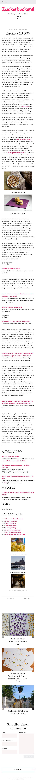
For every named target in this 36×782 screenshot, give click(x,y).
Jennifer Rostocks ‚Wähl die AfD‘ (14, 461)
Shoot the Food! (10, 523)
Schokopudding (10, 528)
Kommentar (23, 732)
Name (4, 732)
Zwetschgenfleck (11, 525)
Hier (5, 483)
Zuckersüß (23, 29)
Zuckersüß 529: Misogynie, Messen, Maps (18, 641)
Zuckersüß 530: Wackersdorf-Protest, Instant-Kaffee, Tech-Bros (18, 677)
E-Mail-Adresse (7, 740)
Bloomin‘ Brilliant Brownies (14, 519)
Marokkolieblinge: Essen (13, 530)
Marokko (30, 155)
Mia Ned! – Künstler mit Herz (11, 456)
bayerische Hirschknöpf (23, 139)
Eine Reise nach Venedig (13, 532)
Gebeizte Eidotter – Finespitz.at (12, 307)
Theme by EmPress (18, 779)
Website (4, 748)
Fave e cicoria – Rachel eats (11, 268)
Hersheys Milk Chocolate (16, 153)
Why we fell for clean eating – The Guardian (16, 321)
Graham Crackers (11, 521)
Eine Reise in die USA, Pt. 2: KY (15, 534)
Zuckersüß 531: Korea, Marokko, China (18, 712)
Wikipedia (25, 106)
